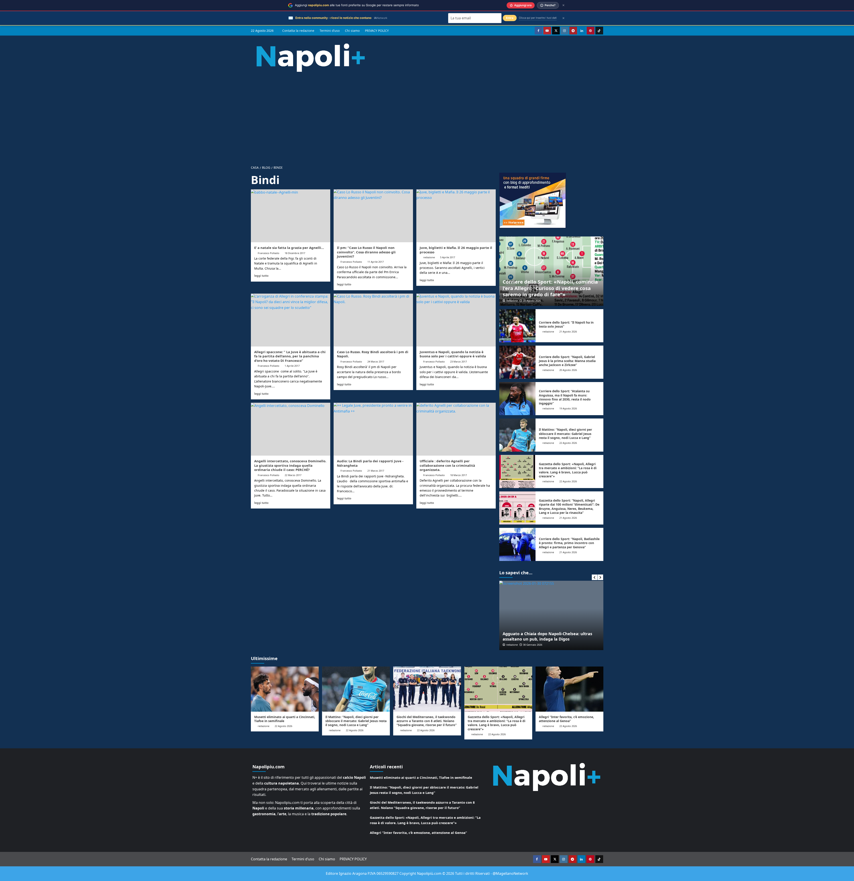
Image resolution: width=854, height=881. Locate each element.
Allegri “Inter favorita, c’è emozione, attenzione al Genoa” (566, 719)
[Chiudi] (563, 5)
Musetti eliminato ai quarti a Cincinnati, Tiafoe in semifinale (284, 719)
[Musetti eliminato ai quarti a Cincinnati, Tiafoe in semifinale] (285, 689)
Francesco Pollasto (268, 253)
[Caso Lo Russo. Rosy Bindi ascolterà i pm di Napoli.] (373, 320)
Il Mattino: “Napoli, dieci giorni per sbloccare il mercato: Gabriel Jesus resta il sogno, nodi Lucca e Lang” (565, 433)
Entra (510, 18)
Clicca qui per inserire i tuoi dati (538, 17)
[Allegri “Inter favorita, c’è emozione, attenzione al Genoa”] (569, 689)
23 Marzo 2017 (458, 361)
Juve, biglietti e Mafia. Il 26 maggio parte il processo (456, 249)
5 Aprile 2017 (447, 257)
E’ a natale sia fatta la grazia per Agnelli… (289, 247)
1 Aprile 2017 (292, 365)
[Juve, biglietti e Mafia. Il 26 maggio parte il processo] (456, 215)
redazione (429, 257)
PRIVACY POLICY (377, 30)
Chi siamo (352, 30)
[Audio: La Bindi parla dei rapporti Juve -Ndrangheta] (373, 429)
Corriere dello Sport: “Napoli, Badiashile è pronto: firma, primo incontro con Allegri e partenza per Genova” (569, 543)
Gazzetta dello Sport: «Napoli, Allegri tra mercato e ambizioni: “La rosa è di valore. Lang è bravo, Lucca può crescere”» (567, 470)
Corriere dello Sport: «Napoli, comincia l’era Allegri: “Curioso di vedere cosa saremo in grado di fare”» (550, 288)
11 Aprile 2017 (375, 261)
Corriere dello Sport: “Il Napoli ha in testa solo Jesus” (566, 324)
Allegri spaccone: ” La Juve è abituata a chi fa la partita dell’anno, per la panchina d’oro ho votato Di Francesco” (290, 356)
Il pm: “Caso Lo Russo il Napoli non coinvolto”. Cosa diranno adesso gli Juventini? (366, 251)
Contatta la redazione (298, 30)
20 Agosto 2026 (568, 370)
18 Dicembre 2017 (295, 253)
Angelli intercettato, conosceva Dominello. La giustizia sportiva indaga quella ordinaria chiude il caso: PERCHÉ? (290, 465)
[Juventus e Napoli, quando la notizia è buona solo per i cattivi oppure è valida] (456, 320)
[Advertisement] (427, 115)
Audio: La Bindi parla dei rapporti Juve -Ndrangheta (370, 463)
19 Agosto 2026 (568, 408)
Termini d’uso (330, 30)
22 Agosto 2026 (532, 300)
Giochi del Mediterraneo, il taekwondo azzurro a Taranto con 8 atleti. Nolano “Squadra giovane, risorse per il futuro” (427, 721)
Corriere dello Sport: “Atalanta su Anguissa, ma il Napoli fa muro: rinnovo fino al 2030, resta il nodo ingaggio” (565, 397)
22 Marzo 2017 (293, 475)
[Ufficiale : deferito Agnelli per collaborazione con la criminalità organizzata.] (456, 429)
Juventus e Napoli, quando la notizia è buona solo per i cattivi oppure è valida (453, 354)
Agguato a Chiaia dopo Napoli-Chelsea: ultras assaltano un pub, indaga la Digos (537, 636)
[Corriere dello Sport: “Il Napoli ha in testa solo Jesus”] (517, 325)
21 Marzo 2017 (375, 470)
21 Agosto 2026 (568, 331)
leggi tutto (261, 275)
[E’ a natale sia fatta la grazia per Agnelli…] (290, 215)
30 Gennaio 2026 (522, 644)
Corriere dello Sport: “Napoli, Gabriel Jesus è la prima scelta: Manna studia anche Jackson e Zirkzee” (567, 361)
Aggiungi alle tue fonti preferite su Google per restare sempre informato (357, 5)
